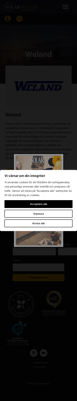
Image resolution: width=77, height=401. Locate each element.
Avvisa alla (38, 223)
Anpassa (38, 213)
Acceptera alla (38, 203)
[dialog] (38, 200)
